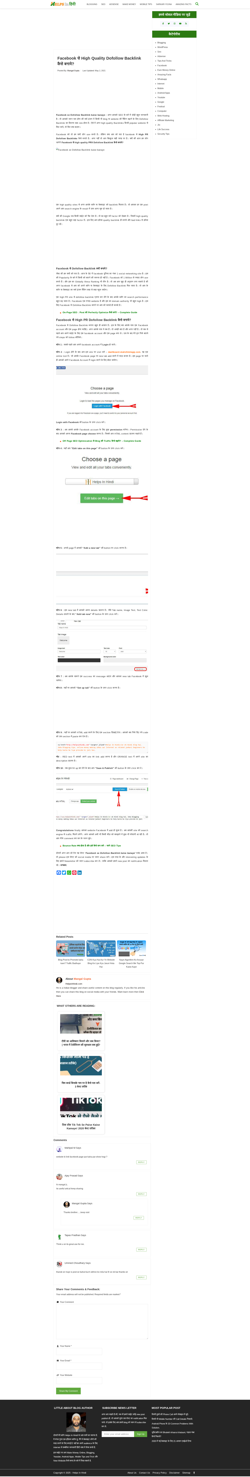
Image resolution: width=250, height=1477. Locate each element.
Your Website (66, 1375)
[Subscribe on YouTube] (180, 24)
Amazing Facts (164, 74)
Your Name (66, 1346)
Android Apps (163, 93)
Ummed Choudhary (75, 1263)
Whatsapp (162, 79)
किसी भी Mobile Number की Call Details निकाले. (172, 1419)
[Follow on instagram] (174, 24)
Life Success (163, 129)
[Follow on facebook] (163, 24)
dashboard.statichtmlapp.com (124, 352)
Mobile (160, 88)
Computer (162, 111)
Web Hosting (163, 116)
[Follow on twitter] (169, 24)
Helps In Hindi (63, 4)
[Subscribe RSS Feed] (186, 24)
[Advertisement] (102, 30)
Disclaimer (174, 1473)
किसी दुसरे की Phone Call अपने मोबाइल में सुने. (170, 1414)
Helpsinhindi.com (73, 984)
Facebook (162, 65)
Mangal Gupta (79, 1203)
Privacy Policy (160, 1473)
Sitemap (186, 1473)
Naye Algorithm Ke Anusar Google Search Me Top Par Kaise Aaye (131, 963)
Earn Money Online (166, 70)
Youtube (161, 97)
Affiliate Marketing (165, 120)
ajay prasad (71, 1175)
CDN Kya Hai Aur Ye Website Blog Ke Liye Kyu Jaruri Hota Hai (101, 963)
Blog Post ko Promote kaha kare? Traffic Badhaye (70, 961)
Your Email (65, 1360)
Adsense (161, 56)
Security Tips (163, 134)
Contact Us (144, 1473)
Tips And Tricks (164, 61)
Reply (141, 1162)
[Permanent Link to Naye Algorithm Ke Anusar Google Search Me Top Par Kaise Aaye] (131, 956)
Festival (161, 106)
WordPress (162, 47)
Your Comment (67, 1302)
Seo (159, 52)
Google (160, 102)
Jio (158, 125)
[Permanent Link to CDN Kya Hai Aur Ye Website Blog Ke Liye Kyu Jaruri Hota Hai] (100, 956)
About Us (131, 1473)
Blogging (161, 43)
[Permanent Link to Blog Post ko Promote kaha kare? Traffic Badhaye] (70, 956)
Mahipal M (70, 1148)
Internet (160, 84)
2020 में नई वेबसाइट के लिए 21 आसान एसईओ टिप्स (171, 1441)
